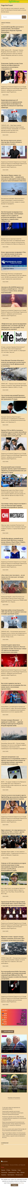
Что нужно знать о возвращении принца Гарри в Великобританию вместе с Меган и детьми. (13, 1067)
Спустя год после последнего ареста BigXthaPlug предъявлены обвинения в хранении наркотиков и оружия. (14, 797)
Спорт (4, 1075)
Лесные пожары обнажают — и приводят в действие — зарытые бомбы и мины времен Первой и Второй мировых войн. (12, 722)
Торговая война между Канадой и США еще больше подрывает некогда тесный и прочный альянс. (13, 612)
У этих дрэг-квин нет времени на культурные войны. (11, 1108)
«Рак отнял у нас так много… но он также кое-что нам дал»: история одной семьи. (13, 577)
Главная (3, 1170)
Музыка (22, 1172)
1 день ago (4, 488)
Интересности (19, 1175)
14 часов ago (5, 196)
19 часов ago (5, 345)
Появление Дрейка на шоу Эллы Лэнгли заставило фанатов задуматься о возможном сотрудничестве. (12, 66)
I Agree (14, 1185)
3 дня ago (5, 1071)
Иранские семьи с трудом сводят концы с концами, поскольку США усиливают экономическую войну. (12, 938)
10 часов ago (5, 159)
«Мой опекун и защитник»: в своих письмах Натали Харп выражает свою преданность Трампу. (13, 1047)
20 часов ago (5, 381)
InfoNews (14, 1)
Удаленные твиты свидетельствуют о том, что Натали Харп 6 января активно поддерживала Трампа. (13, 505)
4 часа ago (4, 84)
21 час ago (4, 451)
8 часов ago (5, 123)
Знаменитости (12, 1172)
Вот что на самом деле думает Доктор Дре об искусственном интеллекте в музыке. (11, 142)
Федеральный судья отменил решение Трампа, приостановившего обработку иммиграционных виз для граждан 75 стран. (13, 469)
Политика (14, 1170)
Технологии (4, 1172)
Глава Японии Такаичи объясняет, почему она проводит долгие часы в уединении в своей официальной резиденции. (13, 363)
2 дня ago (4, 741)
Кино (18, 1172)
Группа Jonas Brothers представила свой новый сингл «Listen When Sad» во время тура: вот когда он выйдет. (13, 903)
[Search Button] (24, 17)
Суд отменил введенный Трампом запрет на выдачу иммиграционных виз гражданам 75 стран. (13, 397)
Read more (5, 58)
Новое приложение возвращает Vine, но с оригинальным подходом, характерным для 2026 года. (13, 254)
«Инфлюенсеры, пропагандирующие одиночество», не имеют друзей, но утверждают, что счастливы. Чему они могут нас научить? (13, 326)
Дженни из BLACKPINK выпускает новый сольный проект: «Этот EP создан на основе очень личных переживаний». (12, 289)
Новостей (23, 1165)
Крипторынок (11, 1175)
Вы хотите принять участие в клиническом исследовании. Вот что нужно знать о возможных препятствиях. (13, 686)
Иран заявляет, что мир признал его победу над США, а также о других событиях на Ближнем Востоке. (13, 832)
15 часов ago (5, 236)
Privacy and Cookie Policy (17, 1183)
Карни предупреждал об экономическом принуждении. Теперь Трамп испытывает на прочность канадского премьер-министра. (12, 103)
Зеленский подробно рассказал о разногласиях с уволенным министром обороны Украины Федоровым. (12, 29)
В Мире (4, 1036)
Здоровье (3, 1175)
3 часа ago (4, 48)
